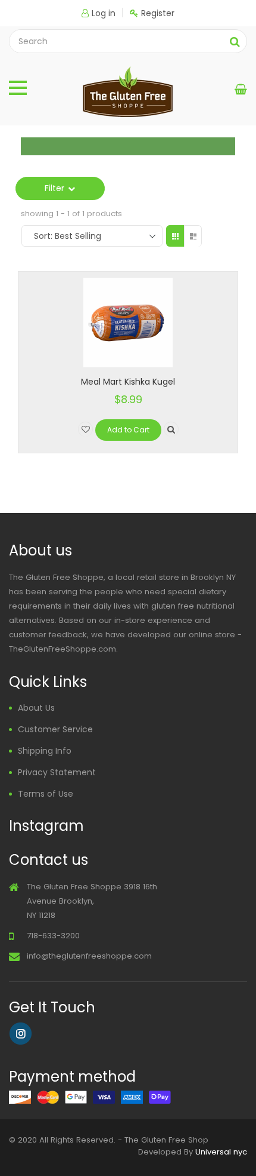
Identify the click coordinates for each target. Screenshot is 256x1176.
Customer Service (55, 729)
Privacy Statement (57, 772)
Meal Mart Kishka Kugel (128, 382)
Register (157, 13)
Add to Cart (128, 430)
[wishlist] (85, 429)
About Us (36, 708)
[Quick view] (171, 429)
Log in (103, 13)
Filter (54, 188)
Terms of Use (45, 794)
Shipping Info (44, 751)
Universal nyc (221, 1151)
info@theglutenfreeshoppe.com (89, 956)
